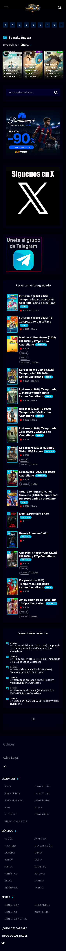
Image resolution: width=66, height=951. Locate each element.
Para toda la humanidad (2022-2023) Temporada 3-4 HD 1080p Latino (31, 671)
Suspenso (40, 866)
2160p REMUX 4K (14, 800)
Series (5, 897)
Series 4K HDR (42, 904)
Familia (8, 866)
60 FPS (38, 807)
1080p (8, 786)
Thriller (39, 880)
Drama (38, 859)
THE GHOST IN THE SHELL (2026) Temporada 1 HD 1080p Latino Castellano (35, 660)
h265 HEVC (10, 814)
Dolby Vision (42, 793)
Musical (39, 887)
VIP (3, 943)
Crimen (38, 852)
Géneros (7, 831)
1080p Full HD (42, 786)
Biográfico (11, 887)
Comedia (10, 852)
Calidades (8, 778)
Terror (9, 859)
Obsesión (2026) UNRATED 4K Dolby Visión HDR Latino (34, 702)
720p (7, 807)
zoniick (13, 643)
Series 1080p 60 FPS (16, 918)
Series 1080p (12, 904)
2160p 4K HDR (12, 793)
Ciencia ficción (43, 845)
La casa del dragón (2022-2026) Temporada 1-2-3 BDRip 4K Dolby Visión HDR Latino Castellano (35, 648)
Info (5, 766)
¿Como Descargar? (14, 928)
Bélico (8, 880)
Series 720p (11, 911)
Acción (9, 838)
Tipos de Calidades (14, 935)
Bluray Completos (16, 821)
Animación (40, 838)
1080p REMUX (41, 814)
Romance (39, 873)
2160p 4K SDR (41, 800)
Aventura (10, 845)
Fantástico (11, 873)
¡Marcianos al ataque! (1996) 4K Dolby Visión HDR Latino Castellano (32, 681)
